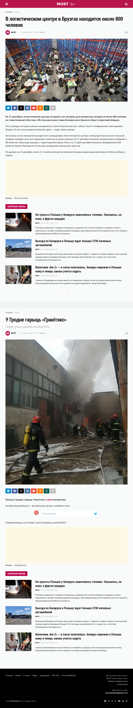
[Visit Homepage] (66, 4)
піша (49, 499)
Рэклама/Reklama (69, 675)
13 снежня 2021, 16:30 (29, 32)
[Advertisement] (66, 178)
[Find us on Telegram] (105, 701)
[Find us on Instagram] (109, 701)
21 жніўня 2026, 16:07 (50, 249)
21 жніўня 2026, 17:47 (50, 223)
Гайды (34, 675)
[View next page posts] (69, 290)
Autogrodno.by (20, 565)
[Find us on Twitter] (115, 701)
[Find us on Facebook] (112, 701)
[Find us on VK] (123, 701)
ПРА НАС (55, 675)
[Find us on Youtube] (119, 701)
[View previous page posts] (64, 290)
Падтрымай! (44, 675)
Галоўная (8, 12)
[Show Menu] (6, 4)
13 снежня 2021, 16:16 (29, 333)
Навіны (17, 12)
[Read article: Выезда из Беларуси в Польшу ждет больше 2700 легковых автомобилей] (18, 248)
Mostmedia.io (16, 701)
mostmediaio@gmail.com (116, 692)
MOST (13, 32)
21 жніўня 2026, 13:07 (50, 276)
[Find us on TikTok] (127, 701)
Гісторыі (26, 675)
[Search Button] (126, 4)
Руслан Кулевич (21, 198)
